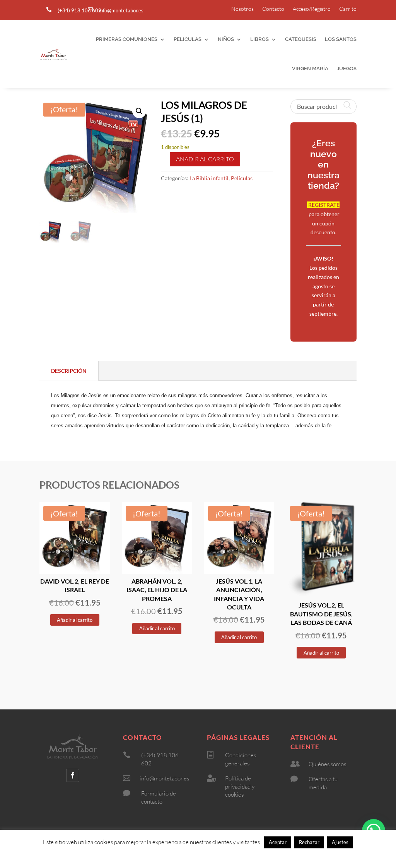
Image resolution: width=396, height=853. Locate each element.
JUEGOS (347, 68)
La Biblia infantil (209, 178)
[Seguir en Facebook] (72, 775)
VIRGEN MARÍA (310, 68)
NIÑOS (226, 39)
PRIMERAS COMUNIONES (126, 39)
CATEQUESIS (300, 39)
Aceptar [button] (278, 842)
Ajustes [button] (340, 842)
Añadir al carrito (205, 159)
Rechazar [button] (309, 842)
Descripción (69, 370)
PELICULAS (187, 39)
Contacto (273, 9)
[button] (139, 111)
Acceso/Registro (312, 9)
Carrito (348, 9)
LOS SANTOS (341, 39)
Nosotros (242, 9)
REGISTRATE (323, 204)
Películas (242, 178)
